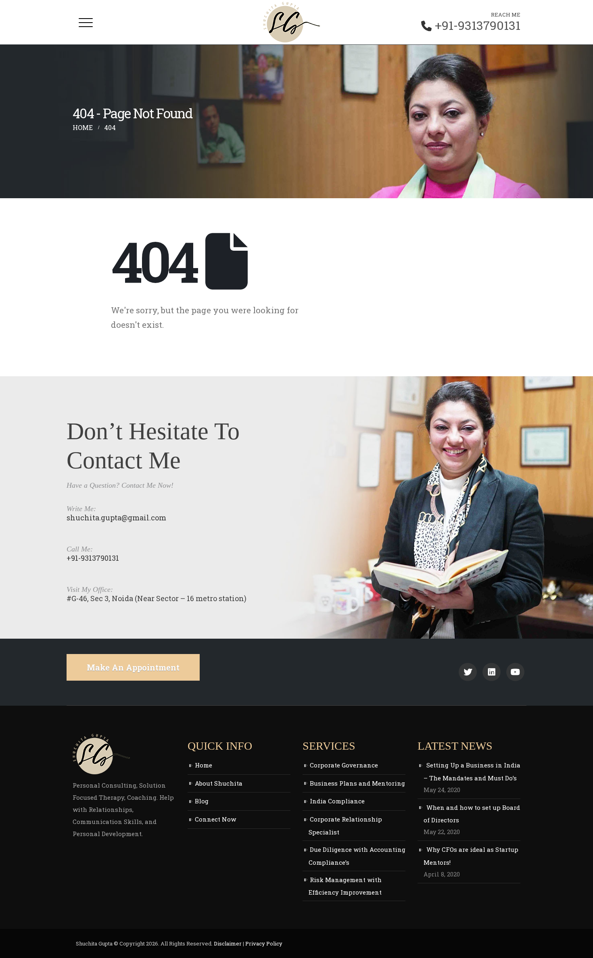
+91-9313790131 (477, 25)
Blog (202, 801)
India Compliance (337, 801)
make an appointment (133, 667)
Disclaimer (228, 943)
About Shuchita (218, 783)
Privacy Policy (263, 943)
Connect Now (215, 819)
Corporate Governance (344, 765)
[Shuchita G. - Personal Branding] (291, 22)
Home (203, 765)
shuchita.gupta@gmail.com (116, 517)
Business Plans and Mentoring (357, 783)
